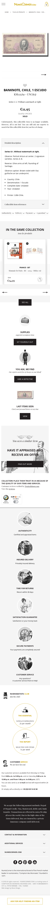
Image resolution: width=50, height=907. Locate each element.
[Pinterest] (25, 862)
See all (25, 302)
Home (7, 12)
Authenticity (7, 213)
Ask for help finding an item (25, 901)
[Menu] (20, 495)
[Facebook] (15, 862)
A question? (41, 213)
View (25, 416)
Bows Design (16, 888)
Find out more (25, 464)
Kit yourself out (25, 342)
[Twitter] (20, 862)
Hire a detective (25, 379)
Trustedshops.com (32, 486)
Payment (29, 213)
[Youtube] (35, 862)
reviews (12, 489)
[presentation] (6, 74)
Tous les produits (19, 12)
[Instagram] (30, 862)
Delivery (18, 213)
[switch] (15, 501)
